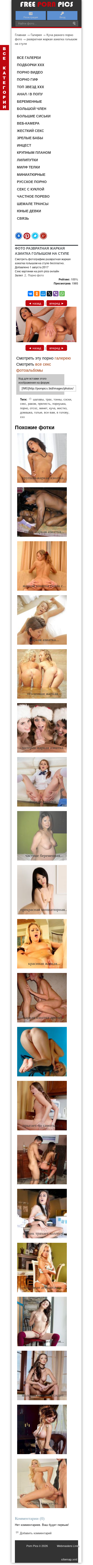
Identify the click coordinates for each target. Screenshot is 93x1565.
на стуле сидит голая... (44, 1341)
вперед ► (56, 303)
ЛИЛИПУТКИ (27, 159)
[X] (49, 293)
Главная (20, 35)
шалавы (38, 399)
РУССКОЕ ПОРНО (32, 181)
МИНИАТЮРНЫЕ (31, 174)
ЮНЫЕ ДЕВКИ (29, 210)
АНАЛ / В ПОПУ (30, 94)
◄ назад (34, 303)
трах (49, 399)
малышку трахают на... (44, 1179)
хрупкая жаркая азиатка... (44, 478)
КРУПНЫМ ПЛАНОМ (34, 152)
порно (24, 408)
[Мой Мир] (43, 293)
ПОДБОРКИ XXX (30, 64)
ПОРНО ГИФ (27, 79)
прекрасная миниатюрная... (44, 909)
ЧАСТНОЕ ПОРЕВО (33, 196)
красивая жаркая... (44, 963)
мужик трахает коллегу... (44, 1233)
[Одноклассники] (37, 293)
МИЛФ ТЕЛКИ (28, 167)
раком (32, 403)
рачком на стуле (44, 1071)
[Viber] (55, 293)
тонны (57, 399)
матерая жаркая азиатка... (44, 747)
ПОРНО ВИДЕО (30, 72)
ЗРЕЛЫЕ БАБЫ (30, 137)
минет (43, 408)
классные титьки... (44, 1449)
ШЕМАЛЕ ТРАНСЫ (33, 203)
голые (38, 412)
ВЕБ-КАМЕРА (28, 123)
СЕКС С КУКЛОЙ (30, 189)
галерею (63, 358)
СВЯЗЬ (23, 218)
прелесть (44, 403)
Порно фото (36, 275)
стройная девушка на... (44, 1287)
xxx (22, 417)
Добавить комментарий (35, 1533)
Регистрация (30, 17)
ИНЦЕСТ (24, 145)
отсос (33, 408)
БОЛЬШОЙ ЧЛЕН (31, 108)
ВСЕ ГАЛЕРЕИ (29, 57)
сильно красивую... (44, 1503)
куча (52, 408)
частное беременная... (44, 855)
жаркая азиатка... (44, 639)
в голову (62, 412)
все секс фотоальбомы (33, 367)
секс (23, 403)
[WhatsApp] (62, 293)
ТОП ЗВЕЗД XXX (30, 86)
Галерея (36, 35)
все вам (49, 412)
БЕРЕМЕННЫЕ (29, 101)
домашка (26, 412)
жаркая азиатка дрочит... (44, 1017)
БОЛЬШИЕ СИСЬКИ (34, 116)
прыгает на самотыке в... (44, 1125)
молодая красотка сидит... (44, 1395)
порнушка (58, 403)
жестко (62, 408)
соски (67, 399)
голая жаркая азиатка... (44, 532)
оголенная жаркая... (44, 693)
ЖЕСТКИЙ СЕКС (30, 130)
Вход (62, 17)
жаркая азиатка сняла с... (44, 586)
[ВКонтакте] (30, 293)
